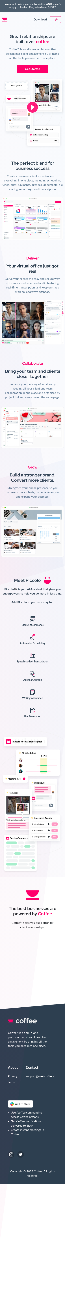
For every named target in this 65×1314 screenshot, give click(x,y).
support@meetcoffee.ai (34, 1076)
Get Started (32, 69)
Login (55, 19)
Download (40, 19)
